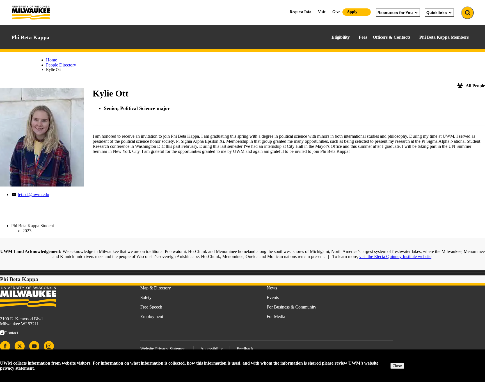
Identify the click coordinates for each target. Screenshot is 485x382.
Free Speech (151, 307)
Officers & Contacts (391, 37)
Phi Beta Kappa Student (32, 225)
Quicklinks (436, 12)
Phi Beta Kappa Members (444, 37)
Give (336, 12)
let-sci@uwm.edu (33, 194)
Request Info (300, 12)
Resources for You (395, 12)
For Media (276, 316)
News (272, 288)
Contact (11, 332)
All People (475, 85)
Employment (151, 316)
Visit (322, 12)
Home (51, 59)
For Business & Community (291, 307)
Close (397, 366)
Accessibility (211, 348)
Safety (146, 297)
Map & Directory (155, 288)
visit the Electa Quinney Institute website (395, 256)
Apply (352, 12)
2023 (26, 230)
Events (273, 297)
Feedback (245, 348)
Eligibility (340, 37)
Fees (363, 37)
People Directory (61, 65)
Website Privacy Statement (163, 348)
